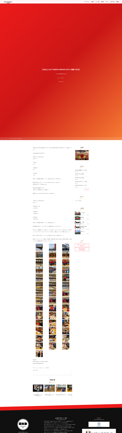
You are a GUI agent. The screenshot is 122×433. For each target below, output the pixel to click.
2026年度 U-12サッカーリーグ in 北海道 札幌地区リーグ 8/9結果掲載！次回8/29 (55, 429)
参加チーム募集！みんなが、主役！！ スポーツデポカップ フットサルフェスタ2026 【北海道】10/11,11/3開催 (59, 424)
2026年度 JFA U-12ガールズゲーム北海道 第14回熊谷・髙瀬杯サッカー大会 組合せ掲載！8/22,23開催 (58, 430)
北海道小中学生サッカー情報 (61, 418)
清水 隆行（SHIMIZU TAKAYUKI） (84, 227)
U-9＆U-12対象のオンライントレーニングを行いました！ (38, 395)
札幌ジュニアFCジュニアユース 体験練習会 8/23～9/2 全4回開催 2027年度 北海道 (55, 432)
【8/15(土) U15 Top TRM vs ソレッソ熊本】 (81, 181)
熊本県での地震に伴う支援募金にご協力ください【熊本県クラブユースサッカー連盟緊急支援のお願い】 (58, 421)
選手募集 (82, 217)
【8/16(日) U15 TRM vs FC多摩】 (79, 177)
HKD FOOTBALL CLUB (8, 2)
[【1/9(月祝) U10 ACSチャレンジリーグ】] (49, 388)
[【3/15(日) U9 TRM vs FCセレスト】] (61, 388)
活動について (83, 231)
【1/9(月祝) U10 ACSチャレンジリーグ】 (49, 395)
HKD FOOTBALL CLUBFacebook (82, 249)
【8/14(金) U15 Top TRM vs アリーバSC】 (81, 185)
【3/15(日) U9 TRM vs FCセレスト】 (61, 394)
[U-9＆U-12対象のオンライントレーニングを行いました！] (38, 388)
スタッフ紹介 (83, 212)
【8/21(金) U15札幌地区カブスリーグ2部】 (81, 170)
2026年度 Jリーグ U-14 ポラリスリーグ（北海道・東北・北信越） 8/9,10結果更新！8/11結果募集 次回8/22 (59, 427)
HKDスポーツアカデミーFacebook (82, 245)
